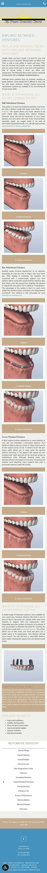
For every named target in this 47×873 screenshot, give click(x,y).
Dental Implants (23, 755)
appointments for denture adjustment (16, 126)
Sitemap (34, 867)
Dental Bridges (23, 759)
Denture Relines (23, 800)
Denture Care (23, 791)
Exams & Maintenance (23, 795)
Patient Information (16, 863)
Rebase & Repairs (23, 804)
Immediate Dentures (23, 777)
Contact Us (15, 867)
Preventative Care (32, 863)
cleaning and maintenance (11, 295)
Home (5, 863)
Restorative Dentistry (23, 743)
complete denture (29, 629)
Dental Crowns (23, 764)
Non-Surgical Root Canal (23, 768)
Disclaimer (25, 867)
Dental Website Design (16, 870)
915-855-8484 (24, 853)
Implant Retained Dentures (23, 782)
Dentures (23, 773)
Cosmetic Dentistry (28, 865)
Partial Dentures (23, 786)
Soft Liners (24, 809)
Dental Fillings (23, 750)
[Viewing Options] (5, 867)
